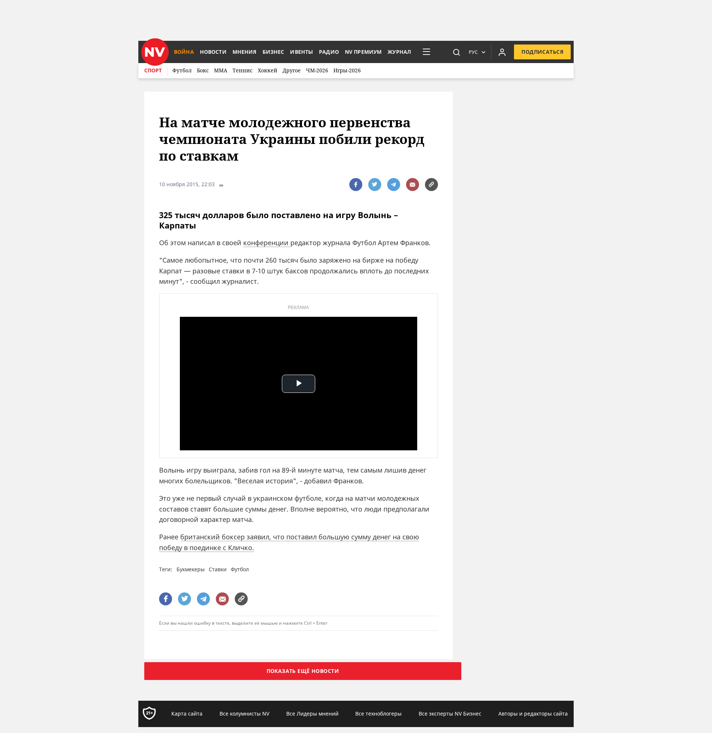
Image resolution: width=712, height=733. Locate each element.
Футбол (182, 70)
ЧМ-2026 (317, 70)
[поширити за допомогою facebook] (355, 184)
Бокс (203, 70)
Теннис (243, 70)
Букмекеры (191, 569)
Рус (473, 52)
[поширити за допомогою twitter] (374, 184)
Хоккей (267, 70)
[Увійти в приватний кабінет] (502, 52)
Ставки (218, 569)
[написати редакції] (412, 184)
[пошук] (456, 52)
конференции (266, 242)
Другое (292, 70)
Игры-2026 (347, 70)
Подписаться (542, 51)
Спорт (153, 70)
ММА (220, 70)
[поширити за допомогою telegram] (393, 184)
